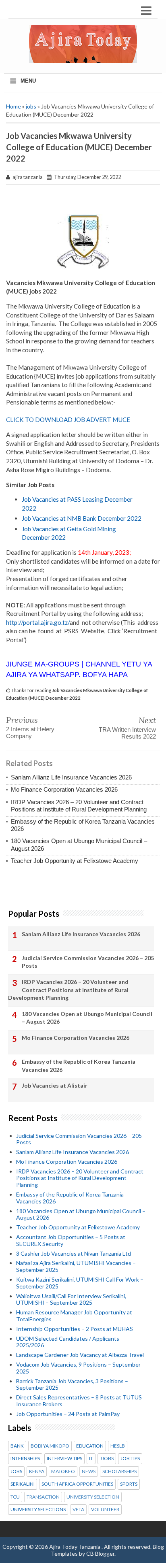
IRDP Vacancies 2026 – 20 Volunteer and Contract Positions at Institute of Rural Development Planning (79, 806)
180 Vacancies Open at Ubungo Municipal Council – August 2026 (87, 1017)
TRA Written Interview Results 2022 (127, 733)
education (90, 1446)
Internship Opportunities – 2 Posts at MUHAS (74, 1328)
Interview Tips (64, 1458)
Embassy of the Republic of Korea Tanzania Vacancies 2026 (78, 1065)
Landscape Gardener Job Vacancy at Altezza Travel (80, 1354)
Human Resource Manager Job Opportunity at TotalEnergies (74, 1315)
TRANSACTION (43, 1497)
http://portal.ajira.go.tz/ (38, 622)
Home (13, 106)
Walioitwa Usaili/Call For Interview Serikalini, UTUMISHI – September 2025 (71, 1299)
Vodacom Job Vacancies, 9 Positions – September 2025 (78, 1368)
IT (91, 1458)
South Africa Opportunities (77, 1484)
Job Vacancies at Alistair (54, 1085)
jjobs (107, 1458)
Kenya (36, 1471)
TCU (15, 1497)
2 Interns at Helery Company (30, 732)
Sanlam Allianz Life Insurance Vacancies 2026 (71, 777)
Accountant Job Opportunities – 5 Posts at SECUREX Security (70, 1240)
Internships (25, 1458)
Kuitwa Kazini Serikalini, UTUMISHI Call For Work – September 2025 (79, 1283)
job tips (130, 1458)
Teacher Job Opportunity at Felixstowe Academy (74, 860)
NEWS (88, 1471)
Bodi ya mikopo (50, 1446)
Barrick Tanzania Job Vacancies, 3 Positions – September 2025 (72, 1384)
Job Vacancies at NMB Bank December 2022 (81, 518)
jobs (31, 106)
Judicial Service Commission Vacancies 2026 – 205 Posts (88, 961)
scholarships (119, 1471)
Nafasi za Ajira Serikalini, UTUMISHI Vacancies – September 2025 (76, 1266)
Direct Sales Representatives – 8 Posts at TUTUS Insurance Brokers (79, 1401)
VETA (78, 1509)
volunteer (105, 1509)
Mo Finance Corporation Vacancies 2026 (64, 789)
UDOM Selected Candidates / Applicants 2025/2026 (67, 1342)
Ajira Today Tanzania (75, 1546)
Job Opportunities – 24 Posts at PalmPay (68, 1413)
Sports (128, 1484)
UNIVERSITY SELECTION (92, 1497)
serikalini (22, 1484)
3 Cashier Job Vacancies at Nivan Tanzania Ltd (73, 1253)
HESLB (117, 1446)
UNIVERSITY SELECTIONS (38, 1509)
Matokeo (63, 1471)
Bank (17, 1446)
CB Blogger (100, 1553)
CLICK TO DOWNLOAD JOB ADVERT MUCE (68, 419)
